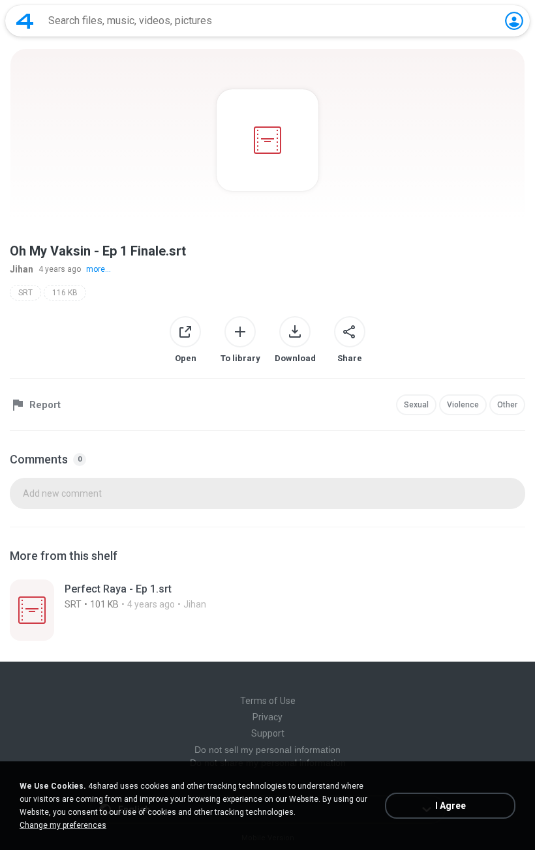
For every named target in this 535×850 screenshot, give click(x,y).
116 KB (65, 292)
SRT (25, 292)
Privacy (267, 717)
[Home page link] (25, 21)
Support (267, 733)
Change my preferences (63, 825)
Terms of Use (268, 701)
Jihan (21, 269)
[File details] (267, 610)
